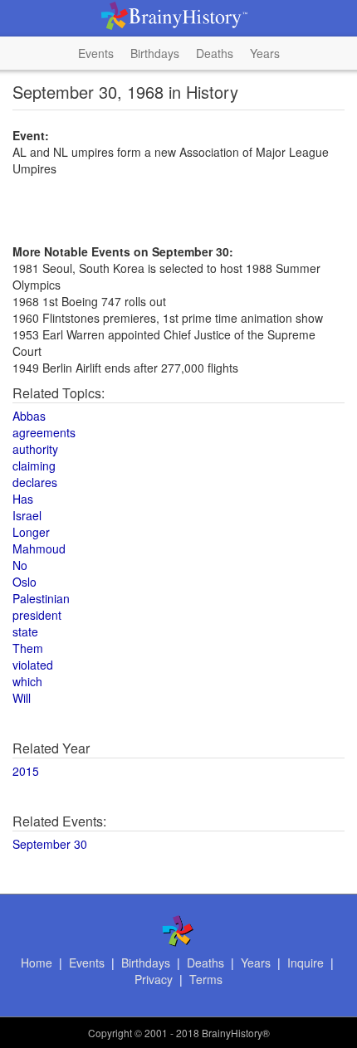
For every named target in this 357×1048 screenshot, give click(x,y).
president (36, 615)
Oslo (24, 581)
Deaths (214, 53)
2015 (25, 771)
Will (21, 698)
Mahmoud (39, 548)
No (19, 565)
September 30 (49, 844)
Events (96, 53)
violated (32, 664)
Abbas (29, 415)
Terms (206, 979)
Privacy (153, 979)
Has (22, 498)
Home (36, 962)
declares (34, 482)
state (25, 631)
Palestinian (41, 598)
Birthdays (154, 53)
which (27, 681)
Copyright (110, 1033)
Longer (31, 532)
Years (265, 53)
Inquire (305, 962)
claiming (34, 465)
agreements (44, 432)
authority (35, 449)
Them (27, 648)
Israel (27, 515)
